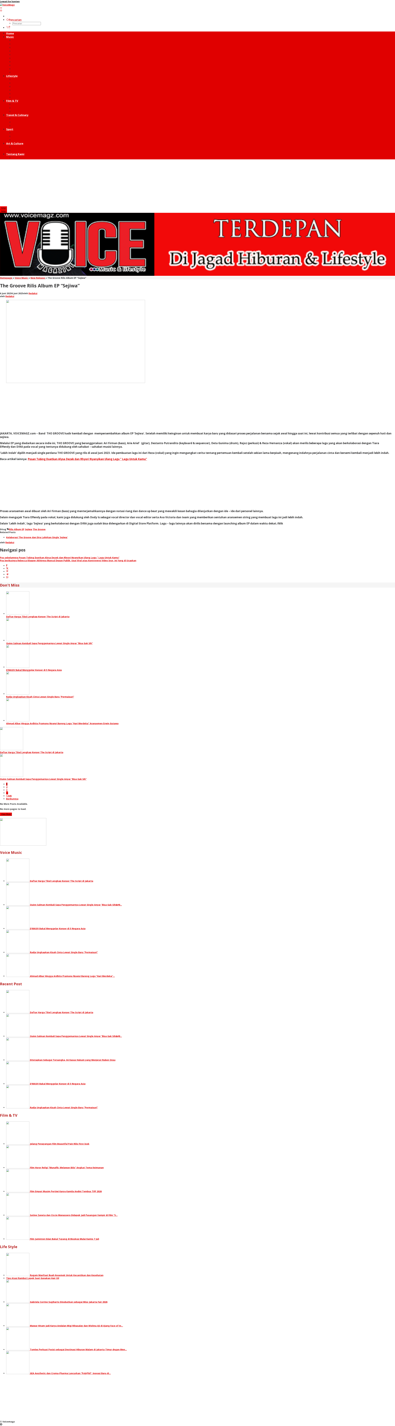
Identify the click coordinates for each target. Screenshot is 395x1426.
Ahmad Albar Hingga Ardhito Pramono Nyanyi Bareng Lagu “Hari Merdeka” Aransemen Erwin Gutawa (62, 723)
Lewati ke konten (10, 1)
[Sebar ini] (6, 565)
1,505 (9, 795)
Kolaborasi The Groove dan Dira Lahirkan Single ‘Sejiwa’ (37, 537)
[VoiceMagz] (7, 4)
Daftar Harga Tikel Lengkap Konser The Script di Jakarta (37, 616)
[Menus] (1, 7)
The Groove (39, 529)
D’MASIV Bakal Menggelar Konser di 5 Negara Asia (34, 670)
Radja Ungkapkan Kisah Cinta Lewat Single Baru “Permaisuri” (40, 696)
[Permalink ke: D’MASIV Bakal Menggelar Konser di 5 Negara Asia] (17, 667)
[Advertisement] (197, 183)
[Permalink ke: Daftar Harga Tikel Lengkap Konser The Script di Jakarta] (17, 613)
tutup (3, 208)
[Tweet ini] (7, 568)
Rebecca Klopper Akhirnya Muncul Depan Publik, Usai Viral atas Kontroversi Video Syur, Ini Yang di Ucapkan (68, 560)
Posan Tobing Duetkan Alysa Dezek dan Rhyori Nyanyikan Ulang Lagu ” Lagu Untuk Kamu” (87, 459)
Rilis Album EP (16, 529)
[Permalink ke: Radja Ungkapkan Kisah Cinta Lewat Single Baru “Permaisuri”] (17, 693)
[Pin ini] (7, 571)
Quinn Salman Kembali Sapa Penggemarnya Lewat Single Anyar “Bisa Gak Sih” (49, 643)
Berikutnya (12, 798)
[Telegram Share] (7, 574)
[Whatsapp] (7, 577)
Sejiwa (28, 529)
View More (6, 814)
